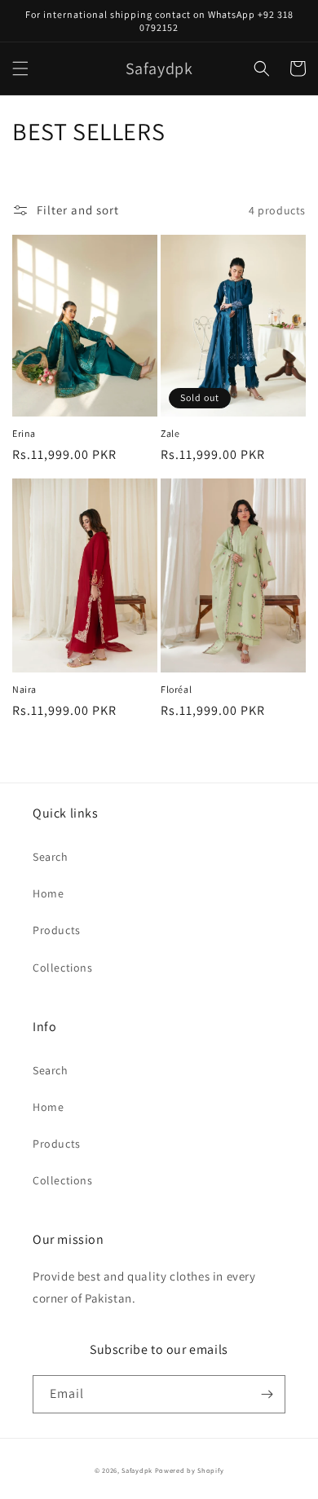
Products (57, 930)
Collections (63, 967)
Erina (24, 433)
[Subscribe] (267, 1394)
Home (48, 893)
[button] (20, 68)
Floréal (176, 689)
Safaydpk (136, 1470)
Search (50, 856)
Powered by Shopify (189, 1470)
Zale (170, 433)
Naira (24, 689)
